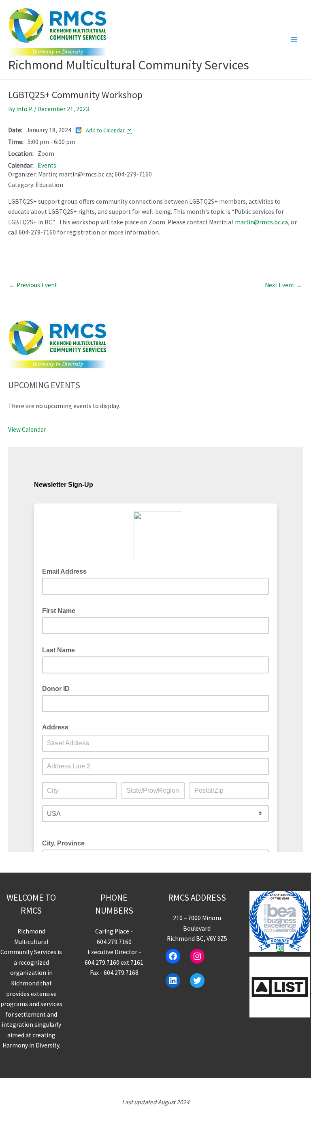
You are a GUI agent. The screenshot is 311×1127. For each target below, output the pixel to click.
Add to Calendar (105, 130)
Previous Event (33, 285)
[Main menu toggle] (294, 39)
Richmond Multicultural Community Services (128, 65)
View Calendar (27, 429)
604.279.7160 (114, 942)
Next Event (283, 285)
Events (47, 165)
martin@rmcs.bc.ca (261, 222)
